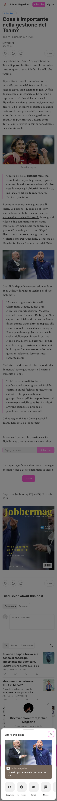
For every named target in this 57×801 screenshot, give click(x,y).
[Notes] (46, 787)
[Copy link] (10, 787)
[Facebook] (22, 787)
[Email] (34, 787)
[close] (51, 734)
